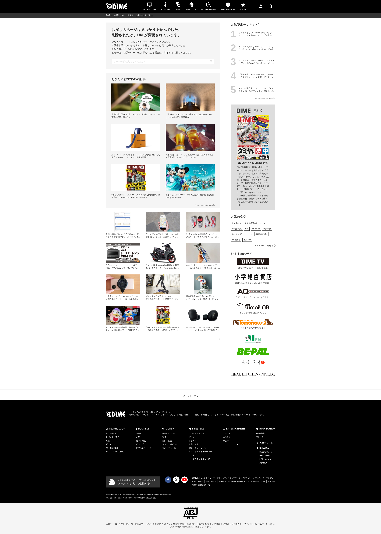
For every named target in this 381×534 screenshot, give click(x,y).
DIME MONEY (168, 433)
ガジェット (110, 444)
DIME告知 (260, 433)
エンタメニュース (230, 444)
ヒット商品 (141, 440)
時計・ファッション (197, 448)
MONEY (169, 428)
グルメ (192, 437)
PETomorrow (265, 459)
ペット (192, 455)
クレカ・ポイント (170, 444)
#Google (236, 239)
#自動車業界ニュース (255, 223)
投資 (164, 437)
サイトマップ (213, 478)
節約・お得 (167, 440)
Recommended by (201, 205)
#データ (267, 228)
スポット (227, 433)
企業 (138, 437)
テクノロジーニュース (115, 451)
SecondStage (265, 452)
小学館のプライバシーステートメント (234, 481)
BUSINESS (143, 428)
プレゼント (261, 437)
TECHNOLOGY (117, 428)
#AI (246, 228)
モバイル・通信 (112, 437)
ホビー (226, 440)
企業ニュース (266, 443)
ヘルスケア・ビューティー (200, 451)
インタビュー (142, 444)
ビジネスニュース (144, 448)
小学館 (200, 481)
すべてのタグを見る (263, 245)
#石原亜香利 (261, 234)
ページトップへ (190, 396)
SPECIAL (264, 447)
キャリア (140, 433)
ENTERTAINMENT (235, 428)
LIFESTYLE (198, 428)
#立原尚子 (237, 223)
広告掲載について (258, 481)
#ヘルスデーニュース (242, 234)
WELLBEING (264, 455)
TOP (108, 15)
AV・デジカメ (112, 433)
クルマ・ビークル (196, 433)
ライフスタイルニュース (199, 459)
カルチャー (228, 437)
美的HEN (263, 463)
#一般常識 (237, 228)
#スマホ (247, 239)
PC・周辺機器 (112, 448)
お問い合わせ (258, 478)
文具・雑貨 (194, 444)
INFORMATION (267, 428)
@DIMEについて (199, 478)
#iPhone (256, 228)
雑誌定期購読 (211, 481)
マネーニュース (169, 448)
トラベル (193, 440)
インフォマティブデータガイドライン (236, 478)
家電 (108, 440)
